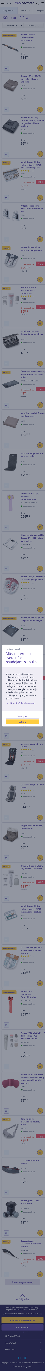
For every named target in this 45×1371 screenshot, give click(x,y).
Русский (17, 649)
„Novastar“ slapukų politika (22, 703)
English (9, 649)
